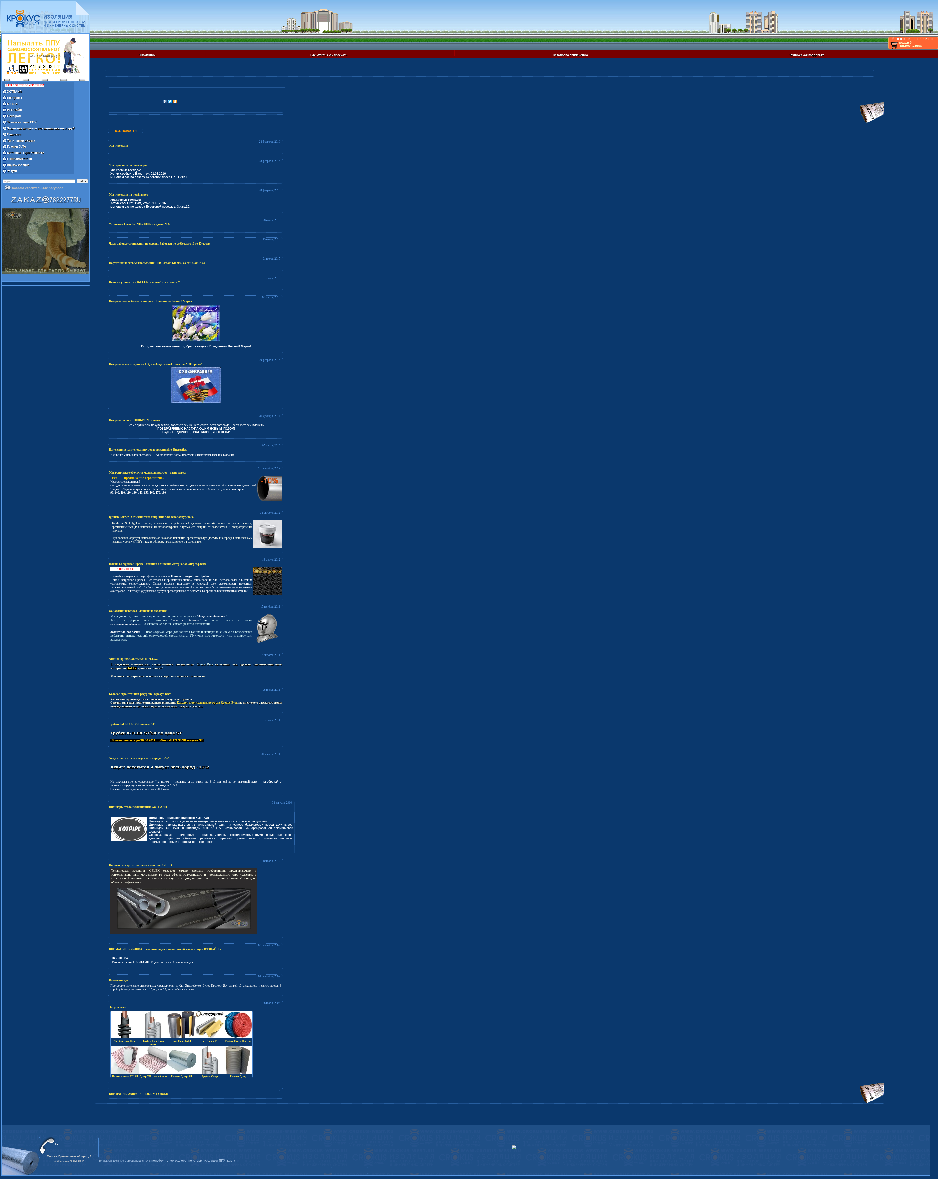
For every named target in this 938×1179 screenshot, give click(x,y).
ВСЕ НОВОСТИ (125, 131)
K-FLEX (12, 104)
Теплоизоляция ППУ (21, 122)
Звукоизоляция (18, 165)
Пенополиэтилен (19, 159)
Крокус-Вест (204, 664)
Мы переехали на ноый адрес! (129, 165)
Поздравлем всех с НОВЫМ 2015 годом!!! (136, 420)
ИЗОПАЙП (14, 110)
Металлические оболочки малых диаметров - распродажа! (148, 472)
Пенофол (14, 116)
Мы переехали (118, 145)
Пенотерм (14, 134)
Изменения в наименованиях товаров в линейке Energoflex (148, 449)
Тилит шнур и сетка (21, 140)
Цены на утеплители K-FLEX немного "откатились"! (144, 282)
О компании (147, 55)
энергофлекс (176, 1160)
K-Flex (132, 668)
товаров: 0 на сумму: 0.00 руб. (910, 44)
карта (231, 1160)
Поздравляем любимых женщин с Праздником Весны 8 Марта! (151, 301)
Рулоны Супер (238, 1076)
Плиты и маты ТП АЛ (125, 1076)
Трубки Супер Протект (238, 1041)
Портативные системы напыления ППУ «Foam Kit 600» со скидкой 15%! (157, 263)
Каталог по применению (570, 55)
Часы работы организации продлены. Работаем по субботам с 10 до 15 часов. (159, 243)
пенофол (158, 1160)
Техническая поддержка (806, 55)
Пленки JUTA (16, 146)
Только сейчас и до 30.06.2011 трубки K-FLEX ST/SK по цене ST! (157, 740)
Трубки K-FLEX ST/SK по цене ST (132, 724)
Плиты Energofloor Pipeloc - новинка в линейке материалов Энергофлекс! (157, 564)
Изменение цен (118, 980)
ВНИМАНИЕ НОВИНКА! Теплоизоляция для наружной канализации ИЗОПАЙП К (165, 949)
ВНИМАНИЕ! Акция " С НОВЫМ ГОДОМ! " (139, 1094)
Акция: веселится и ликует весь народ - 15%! (139, 758)
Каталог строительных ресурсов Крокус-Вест (207, 702)
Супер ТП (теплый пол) (153, 1076)
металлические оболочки (125, 624)
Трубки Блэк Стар (125, 1041)
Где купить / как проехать (328, 55)
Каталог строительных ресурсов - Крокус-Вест (140, 694)
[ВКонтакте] (164, 101)
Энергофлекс (117, 1007)
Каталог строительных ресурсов (37, 188)
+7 (57, 1144)
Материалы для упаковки (25, 153)
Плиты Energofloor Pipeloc (190, 576)
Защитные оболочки (211, 616)
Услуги (12, 171)
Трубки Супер (210, 1076)
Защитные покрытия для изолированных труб (40, 128)
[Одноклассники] (175, 101)
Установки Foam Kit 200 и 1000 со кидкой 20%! (140, 224)
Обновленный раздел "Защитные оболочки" (138, 610)
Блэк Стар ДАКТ (181, 1041)
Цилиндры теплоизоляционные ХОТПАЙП (138, 807)
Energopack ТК (210, 1041)
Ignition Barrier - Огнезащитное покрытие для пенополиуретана (151, 517)
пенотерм (195, 1160)
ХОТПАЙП (14, 91)
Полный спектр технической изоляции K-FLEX (140, 865)
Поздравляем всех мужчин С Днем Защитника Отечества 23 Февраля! (155, 364)
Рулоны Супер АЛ (181, 1076)
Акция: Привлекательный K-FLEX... (133, 659)
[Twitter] (169, 101)
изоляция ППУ (214, 1160)
